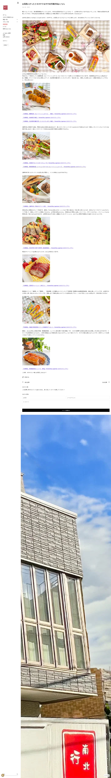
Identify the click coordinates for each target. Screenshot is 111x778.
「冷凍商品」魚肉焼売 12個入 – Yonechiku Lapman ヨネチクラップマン (41, 117)
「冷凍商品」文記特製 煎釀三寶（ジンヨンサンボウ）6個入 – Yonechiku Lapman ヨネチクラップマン (49, 121)
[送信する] (17, 774)
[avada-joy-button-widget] (2, 775)
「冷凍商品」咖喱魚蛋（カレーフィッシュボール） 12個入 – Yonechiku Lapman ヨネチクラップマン (49, 113)
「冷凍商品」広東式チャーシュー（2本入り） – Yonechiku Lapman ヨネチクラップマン (45, 285)
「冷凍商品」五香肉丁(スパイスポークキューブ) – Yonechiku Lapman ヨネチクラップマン (46, 163)
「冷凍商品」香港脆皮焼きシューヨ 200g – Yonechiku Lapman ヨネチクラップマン (45, 368)
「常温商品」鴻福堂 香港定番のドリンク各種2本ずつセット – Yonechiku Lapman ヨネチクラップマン (49, 327)
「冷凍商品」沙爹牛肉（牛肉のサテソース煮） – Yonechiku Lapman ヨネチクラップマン (46, 206)
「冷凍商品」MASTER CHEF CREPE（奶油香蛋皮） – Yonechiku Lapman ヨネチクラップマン (47, 248)
